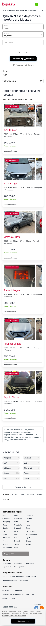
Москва (5, 576)
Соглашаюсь (23, 621)
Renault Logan (12, 290)
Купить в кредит (10, 146)
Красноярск (23, 580)
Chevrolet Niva (12, 237)
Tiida (22, 495)
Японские (18, 564)
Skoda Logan (11, 183)
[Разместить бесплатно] (36, 4)
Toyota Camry (11, 397)
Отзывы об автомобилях (12, 590)
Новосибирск (31, 576)
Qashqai (30, 495)
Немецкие (30, 564)
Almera (40, 495)
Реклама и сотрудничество (13, 594)
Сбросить (24, 52)
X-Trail (14, 495)
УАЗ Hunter (10, 130)
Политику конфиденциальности (14, 616)
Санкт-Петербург (17, 576)
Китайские (6, 564)
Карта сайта (30, 594)
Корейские (6, 567)
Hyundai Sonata (12, 343)
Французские (19, 567)
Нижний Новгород (9, 580)
